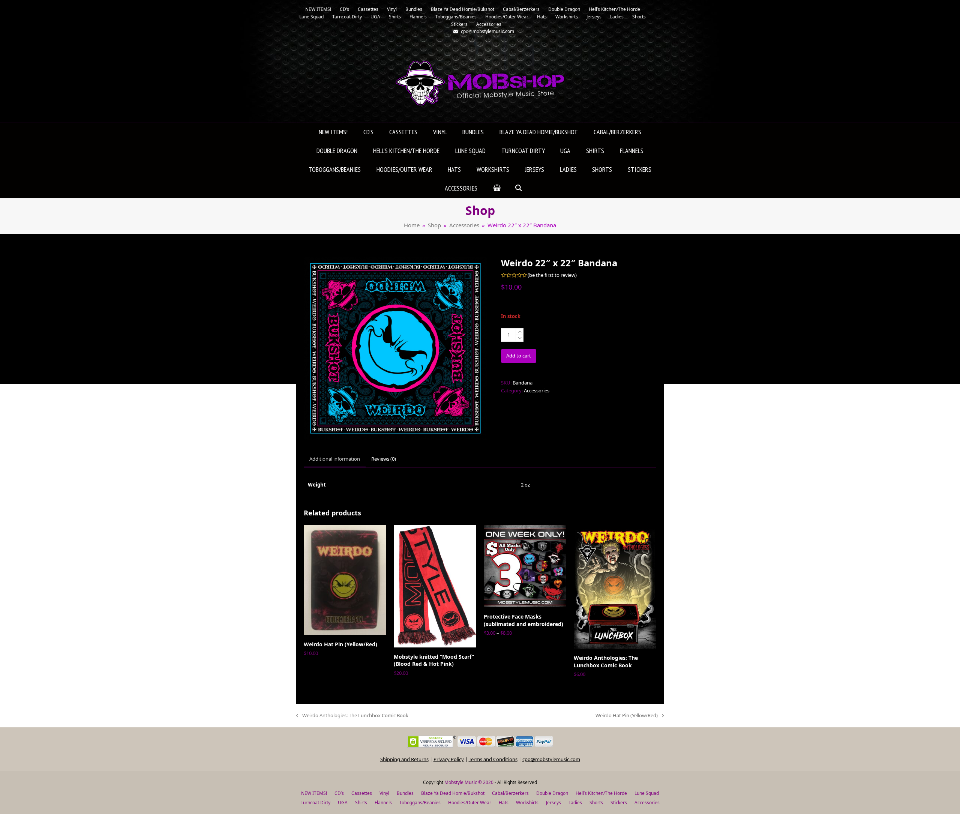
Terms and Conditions (493, 759)
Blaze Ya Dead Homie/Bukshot (452, 793)
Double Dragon (552, 793)
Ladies (575, 802)
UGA (343, 802)
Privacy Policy (449, 759)
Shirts (361, 802)
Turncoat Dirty (315, 802)
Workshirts (527, 802)
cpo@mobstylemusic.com (551, 759)
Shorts (596, 802)
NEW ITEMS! (314, 793)
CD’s (339, 793)
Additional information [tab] (334, 458)
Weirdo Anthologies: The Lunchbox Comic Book (352, 715)
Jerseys (553, 802)
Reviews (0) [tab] (383, 458)
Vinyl (384, 793)
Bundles (405, 793)
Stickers (618, 802)
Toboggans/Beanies (420, 802)
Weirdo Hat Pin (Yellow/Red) (627, 715)
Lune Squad (646, 793)
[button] (497, 188)
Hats (503, 802)
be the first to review (552, 275)
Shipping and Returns (404, 759)
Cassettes (361, 793)
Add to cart (518, 355)
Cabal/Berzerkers (510, 793)
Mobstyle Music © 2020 (469, 782)
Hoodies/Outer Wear (469, 802)
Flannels (383, 802)
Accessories (536, 390)
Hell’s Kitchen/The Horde (601, 793)
